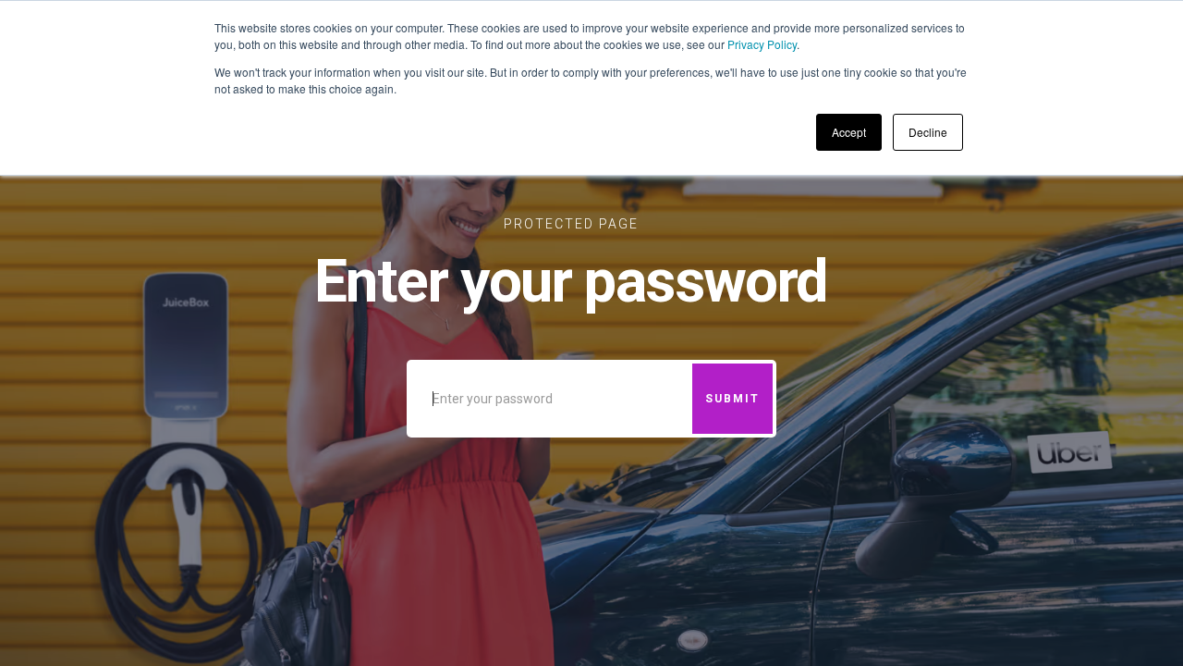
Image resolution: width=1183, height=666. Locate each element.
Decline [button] (928, 132)
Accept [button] (849, 132)
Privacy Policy (762, 44)
